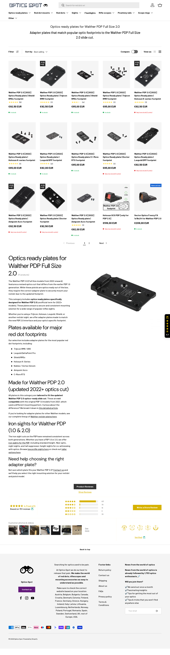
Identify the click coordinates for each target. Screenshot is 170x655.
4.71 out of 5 (29, 506)
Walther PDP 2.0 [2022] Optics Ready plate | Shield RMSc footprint (21, 95)
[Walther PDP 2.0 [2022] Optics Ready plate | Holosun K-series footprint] (148, 74)
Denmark (67, 597)
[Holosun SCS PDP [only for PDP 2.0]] (116, 197)
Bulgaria (76, 594)
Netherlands (74, 607)
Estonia (76, 597)
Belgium (67, 594)
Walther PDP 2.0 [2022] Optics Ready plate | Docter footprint (116, 156)
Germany (67, 600)
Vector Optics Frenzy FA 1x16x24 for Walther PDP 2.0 (147, 217)
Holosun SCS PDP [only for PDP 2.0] (116, 217)
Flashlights (90, 13)
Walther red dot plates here (44, 416)
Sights (75, 12)
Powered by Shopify (30, 639)
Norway (84, 607)
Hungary (84, 600)
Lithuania (81, 604)
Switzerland (70, 613)
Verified (138, 537)
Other (11, 18)
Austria (58, 594)
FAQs (101, 591)
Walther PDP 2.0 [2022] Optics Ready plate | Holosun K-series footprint (147, 95)
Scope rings (144, 12)
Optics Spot (18, 639)
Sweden (60, 613)
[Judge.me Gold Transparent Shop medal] (140, 527)
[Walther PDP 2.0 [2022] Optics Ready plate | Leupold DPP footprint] (53, 136)
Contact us (58, 470)
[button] (167, 326)
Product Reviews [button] (85, 486)
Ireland (60, 604)
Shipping (103, 580)
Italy (67, 604)
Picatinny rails (125, 12)
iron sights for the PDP (18, 442)
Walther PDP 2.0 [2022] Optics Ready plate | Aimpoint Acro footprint (20, 218)
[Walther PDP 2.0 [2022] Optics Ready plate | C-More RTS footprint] (85, 136)
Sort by (28, 51)
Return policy (105, 570)
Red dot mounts (42, 12)
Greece (75, 600)
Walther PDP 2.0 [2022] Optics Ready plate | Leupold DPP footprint (51, 156)
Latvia (73, 604)
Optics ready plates (18, 12)
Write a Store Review (147, 507)
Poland (59, 610)
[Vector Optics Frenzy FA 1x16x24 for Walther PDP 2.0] (148, 197)
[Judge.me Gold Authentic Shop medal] (132, 527)
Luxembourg (61, 607)
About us (103, 586)
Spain (84, 610)
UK (78, 613)
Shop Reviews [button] (85, 492)
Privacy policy (105, 596)
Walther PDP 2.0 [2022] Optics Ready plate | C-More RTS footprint (85, 156)
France (58, 600)
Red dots (60, 12)
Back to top (85, 549)
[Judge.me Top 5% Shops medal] (155, 527)
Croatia (58, 597)
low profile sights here (38, 449)
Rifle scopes (105, 12)
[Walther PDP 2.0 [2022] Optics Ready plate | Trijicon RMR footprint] (53, 74)
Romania (76, 610)
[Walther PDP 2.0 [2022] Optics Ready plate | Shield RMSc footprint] (22, 74)
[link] (68, 243)
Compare (125, 51)
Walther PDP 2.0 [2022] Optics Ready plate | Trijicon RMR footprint (53, 95)
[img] (22, 505)
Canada (84, 594)
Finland (84, 597)
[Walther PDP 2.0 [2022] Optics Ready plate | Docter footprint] (116, 136)
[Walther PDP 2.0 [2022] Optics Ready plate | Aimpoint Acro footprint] (22, 197)
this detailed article (48, 408)
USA (75, 616)
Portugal (67, 610)
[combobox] (99, 5)
